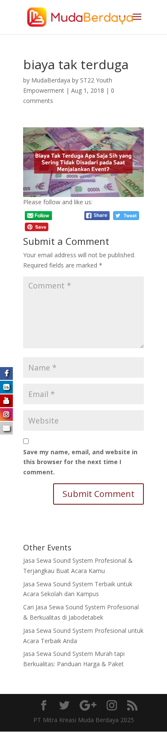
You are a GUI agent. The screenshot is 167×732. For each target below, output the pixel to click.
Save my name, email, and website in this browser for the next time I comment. (80, 462)
